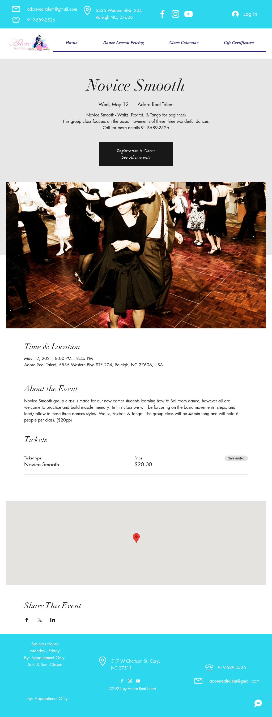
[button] (123, 43)
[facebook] (162, 14)
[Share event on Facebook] (26, 620)
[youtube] (188, 14)
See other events (136, 157)
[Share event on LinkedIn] (52, 620)
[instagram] (175, 14)
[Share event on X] (39, 620)
